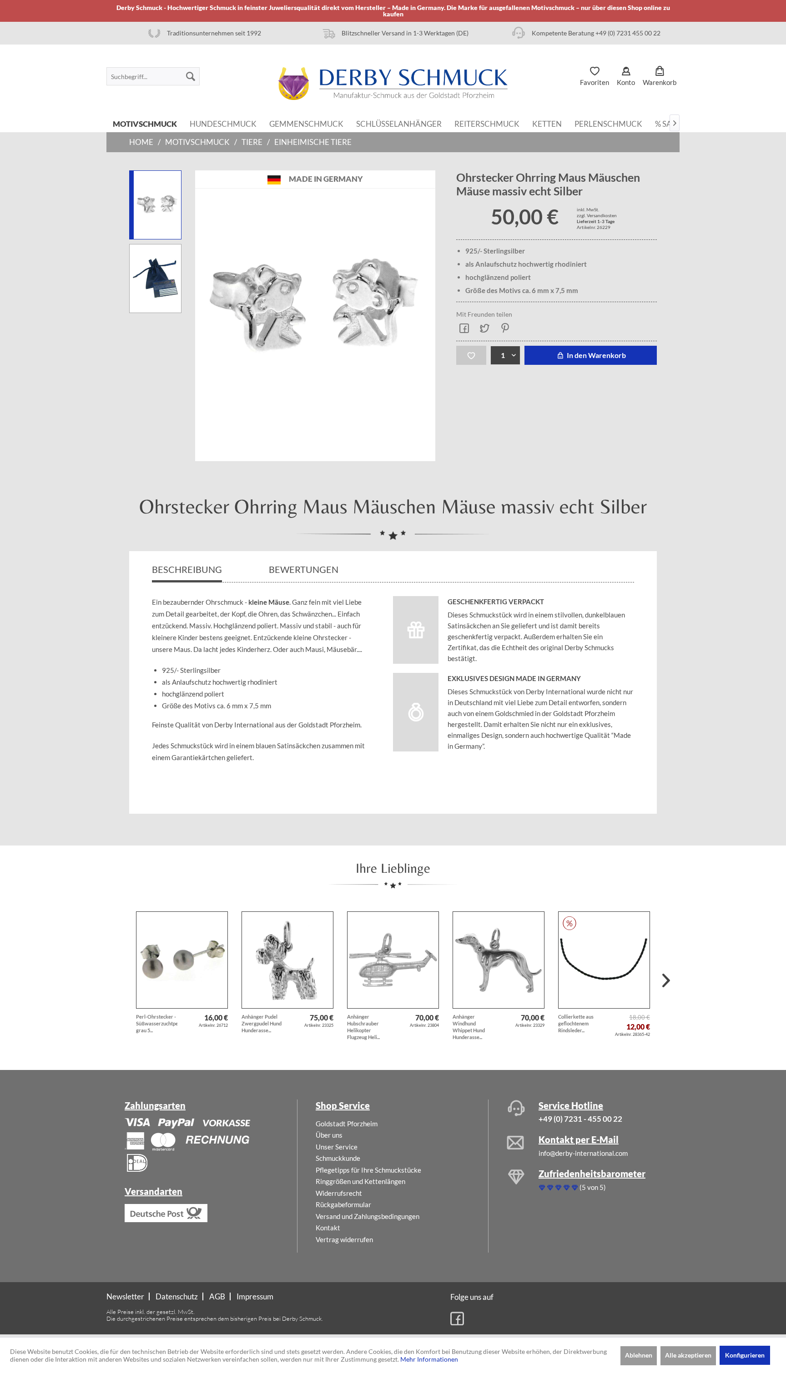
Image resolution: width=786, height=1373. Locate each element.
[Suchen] (190, 76)
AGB (217, 1296)
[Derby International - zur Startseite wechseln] (393, 83)
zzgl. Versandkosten (597, 215)
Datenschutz (177, 1296)
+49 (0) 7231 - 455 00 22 (580, 1119)
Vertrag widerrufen (344, 1239)
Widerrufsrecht (339, 1193)
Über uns (329, 1135)
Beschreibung (187, 569)
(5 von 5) (592, 1187)
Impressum (255, 1296)
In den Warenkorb (595, 355)
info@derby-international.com (583, 1153)
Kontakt (328, 1228)
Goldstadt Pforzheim (347, 1123)
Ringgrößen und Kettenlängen (360, 1181)
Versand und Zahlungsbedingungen (367, 1216)
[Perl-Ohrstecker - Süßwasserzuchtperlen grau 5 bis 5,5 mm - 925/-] (182, 960)
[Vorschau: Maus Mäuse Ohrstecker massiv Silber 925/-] (155, 204)
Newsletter (125, 1296)
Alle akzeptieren (688, 1355)
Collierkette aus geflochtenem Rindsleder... (576, 1023)
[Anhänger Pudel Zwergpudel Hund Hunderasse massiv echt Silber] (287, 960)
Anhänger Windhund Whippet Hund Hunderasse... (469, 1027)
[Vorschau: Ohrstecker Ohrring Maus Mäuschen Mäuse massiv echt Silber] (155, 278)
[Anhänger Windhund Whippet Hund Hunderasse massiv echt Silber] (498, 960)
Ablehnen (638, 1355)
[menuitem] (153, 76)
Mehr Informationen (429, 1359)
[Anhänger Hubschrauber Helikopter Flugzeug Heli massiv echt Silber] (393, 960)
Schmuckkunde (338, 1158)
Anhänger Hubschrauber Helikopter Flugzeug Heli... (363, 1027)
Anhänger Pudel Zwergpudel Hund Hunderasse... (262, 1023)
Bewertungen (304, 569)
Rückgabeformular (343, 1204)
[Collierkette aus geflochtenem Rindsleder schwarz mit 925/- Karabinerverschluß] (604, 960)
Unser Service (337, 1147)
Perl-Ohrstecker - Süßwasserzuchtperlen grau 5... (156, 1023)
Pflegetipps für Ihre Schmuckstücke (368, 1170)
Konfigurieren (745, 1355)
